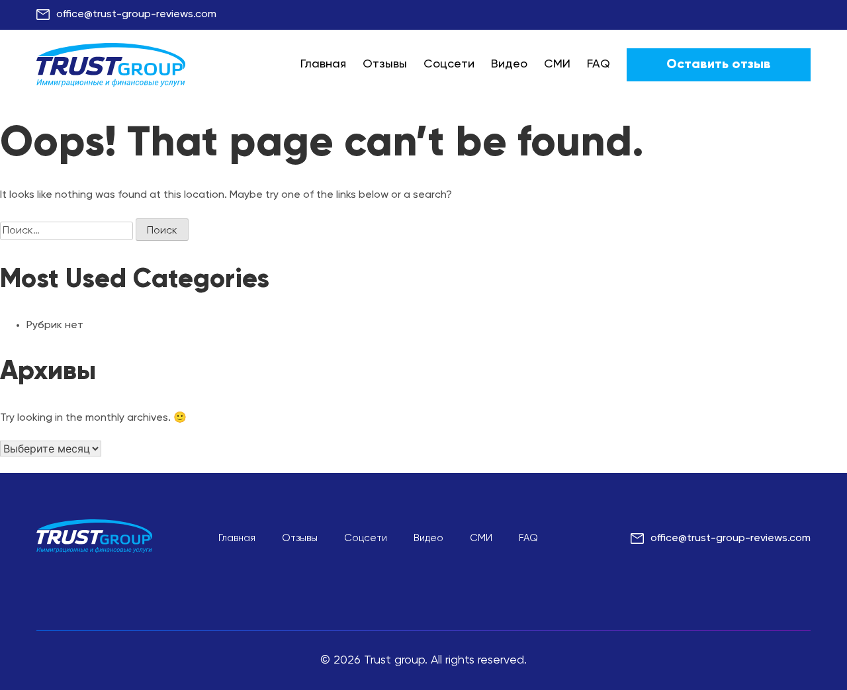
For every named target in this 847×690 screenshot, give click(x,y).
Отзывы (385, 64)
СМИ (557, 64)
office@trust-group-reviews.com (136, 14)
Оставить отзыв (718, 64)
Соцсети (449, 64)
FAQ (598, 64)
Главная (323, 64)
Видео (509, 64)
